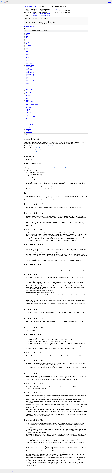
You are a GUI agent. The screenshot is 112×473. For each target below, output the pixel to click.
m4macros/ (28, 45)
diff (52, 15)
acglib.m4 (28, 57)
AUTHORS (28, 60)
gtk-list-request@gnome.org (41, 151)
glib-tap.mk (28, 95)
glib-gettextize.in (29, 94)
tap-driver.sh (28, 129)
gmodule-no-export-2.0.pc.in (32, 104)
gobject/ (27, 42)
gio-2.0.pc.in (28, 88)
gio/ (26, 37)
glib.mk (27, 98)
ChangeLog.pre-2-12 (30, 68)
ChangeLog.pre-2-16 (30, 71)
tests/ (27, 49)
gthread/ (27, 43)
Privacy (11, 471)
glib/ (27, 39)
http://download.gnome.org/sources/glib (58, 145)
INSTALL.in (28, 110)
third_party (32, 6)
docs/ (27, 36)
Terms (15, 471)
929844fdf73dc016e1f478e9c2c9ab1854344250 (40, 15)
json (110, 471)
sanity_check (28, 127)
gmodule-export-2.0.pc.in (31, 103)
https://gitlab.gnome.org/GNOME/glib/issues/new (61, 167)
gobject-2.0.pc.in (29, 106)
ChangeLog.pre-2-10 (30, 66)
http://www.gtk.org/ (38, 147)
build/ (27, 34)
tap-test (27, 130)
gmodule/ (28, 40)
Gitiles (8, 471)
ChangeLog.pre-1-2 (30, 63)
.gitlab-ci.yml (28, 55)
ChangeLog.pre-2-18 (30, 72)
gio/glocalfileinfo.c (28, 26)
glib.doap (28, 97)
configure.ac (28, 83)
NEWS (27, 118)
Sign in (109, 2)
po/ (26, 46)
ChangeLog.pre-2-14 (30, 69)
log (56, 9)
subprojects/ (28, 48)
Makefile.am (28, 112)
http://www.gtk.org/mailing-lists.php (51, 149)
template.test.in (29, 132)
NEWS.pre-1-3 (29, 119)
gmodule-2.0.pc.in (29, 101)
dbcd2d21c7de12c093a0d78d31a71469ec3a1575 (40, 13)
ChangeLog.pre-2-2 (30, 74)
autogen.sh (28, 62)
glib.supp (27, 100)
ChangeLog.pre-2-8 (30, 80)
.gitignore (28, 54)
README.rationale (30, 124)
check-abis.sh (28, 81)
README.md (28, 123)
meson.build (28, 113)
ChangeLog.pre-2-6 (30, 78)
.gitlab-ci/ (28, 33)
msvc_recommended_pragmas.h (32, 116)
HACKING (28, 109)
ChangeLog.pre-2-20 (30, 75)
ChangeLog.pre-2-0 (30, 65)
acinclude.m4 (28, 59)
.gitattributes (28, 52)
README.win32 (29, 126)
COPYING (28, 86)
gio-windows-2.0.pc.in (30, 91)
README (28, 121)
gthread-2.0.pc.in (29, 107)
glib (38, 6)
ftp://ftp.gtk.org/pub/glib (44, 145)
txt (106, 471)
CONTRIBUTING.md (30, 84)
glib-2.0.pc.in (28, 92)
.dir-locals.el (28, 51)
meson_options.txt (30, 115)
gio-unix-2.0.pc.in (29, 89)
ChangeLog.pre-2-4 (30, 77)
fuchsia (26, 6)
